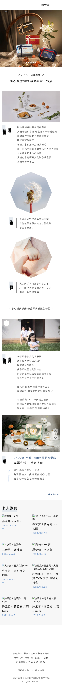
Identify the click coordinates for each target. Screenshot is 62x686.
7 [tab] (35, 62)
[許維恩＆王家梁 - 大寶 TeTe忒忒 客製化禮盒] (46, 567)
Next (55, 437)
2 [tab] (26, 62)
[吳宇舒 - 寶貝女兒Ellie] (16, 565)
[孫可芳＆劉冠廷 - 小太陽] (46, 517)
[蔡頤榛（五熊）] (16, 516)
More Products (9, 476)
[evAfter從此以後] (5, 4)
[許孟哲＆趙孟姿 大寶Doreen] (46, 600)
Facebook (44, 508)
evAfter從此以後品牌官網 (32, 638)
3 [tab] (28, 62)
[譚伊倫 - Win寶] (46, 544)
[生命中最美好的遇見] (31, 335)
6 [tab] (33, 62)
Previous (55, 431)
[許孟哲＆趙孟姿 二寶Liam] (16, 600)
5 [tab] (31, 62)
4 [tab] (30, 62)
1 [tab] (27, 448)
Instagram (39, 508)
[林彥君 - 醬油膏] (16, 544)
